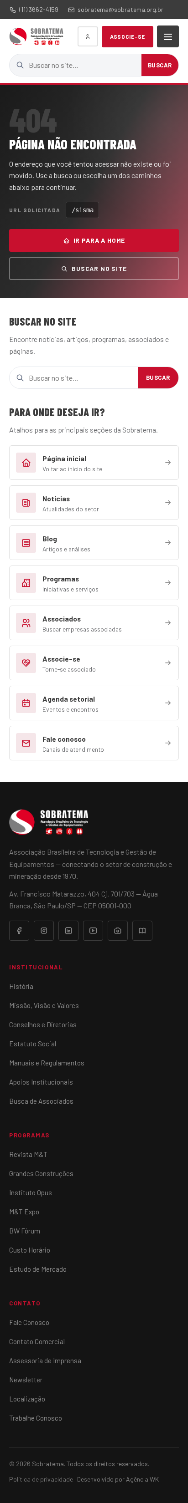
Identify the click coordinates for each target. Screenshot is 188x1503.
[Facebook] (19, 931)
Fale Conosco (29, 1322)
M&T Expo (24, 1211)
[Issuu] (142, 931)
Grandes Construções (41, 1173)
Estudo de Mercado (38, 1269)
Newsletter (25, 1380)
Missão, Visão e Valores (44, 1005)
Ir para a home (99, 240)
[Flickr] (118, 931)
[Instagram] (44, 931)
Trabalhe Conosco (35, 1418)
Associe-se (127, 36)
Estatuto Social (32, 1043)
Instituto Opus (30, 1192)
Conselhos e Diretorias (43, 1024)
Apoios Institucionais (41, 1082)
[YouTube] (93, 931)
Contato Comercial (37, 1341)
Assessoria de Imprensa (45, 1360)
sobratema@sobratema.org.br (120, 9)
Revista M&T (28, 1154)
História (21, 986)
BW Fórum (24, 1231)
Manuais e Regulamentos (46, 1063)
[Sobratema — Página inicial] (36, 36)
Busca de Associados (41, 1101)
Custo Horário (29, 1250)
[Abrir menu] (168, 36)
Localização (27, 1399)
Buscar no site (99, 268)
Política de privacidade (41, 1479)
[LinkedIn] (68, 931)
